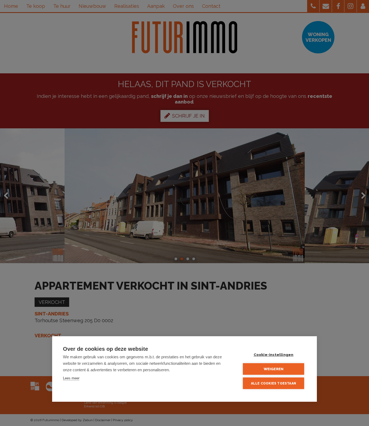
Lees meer (71, 378)
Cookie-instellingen (274, 354)
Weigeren (274, 369)
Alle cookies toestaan (273, 383)
